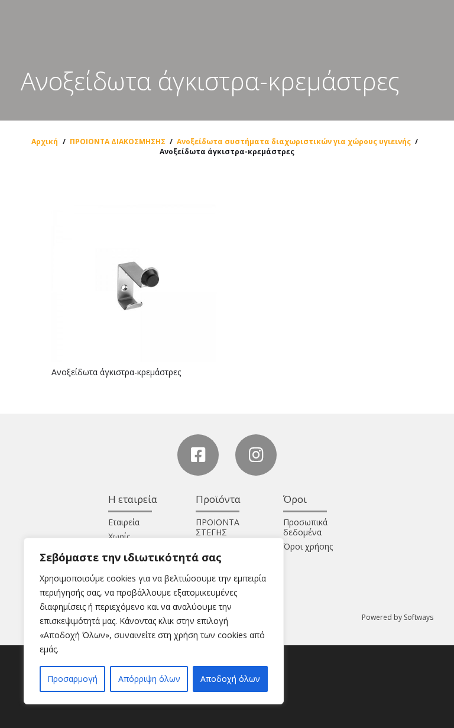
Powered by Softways (397, 617)
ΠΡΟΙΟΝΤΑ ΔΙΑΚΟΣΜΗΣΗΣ (118, 141)
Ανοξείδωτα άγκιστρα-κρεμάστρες (116, 372)
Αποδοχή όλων (230, 678)
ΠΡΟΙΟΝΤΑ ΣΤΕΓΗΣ (217, 527)
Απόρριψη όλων (149, 678)
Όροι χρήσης (308, 546)
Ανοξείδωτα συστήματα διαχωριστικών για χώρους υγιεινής (294, 141)
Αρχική (44, 141)
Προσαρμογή (72, 678)
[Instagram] (256, 455)
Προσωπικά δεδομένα (305, 527)
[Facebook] (198, 455)
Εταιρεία (124, 522)
